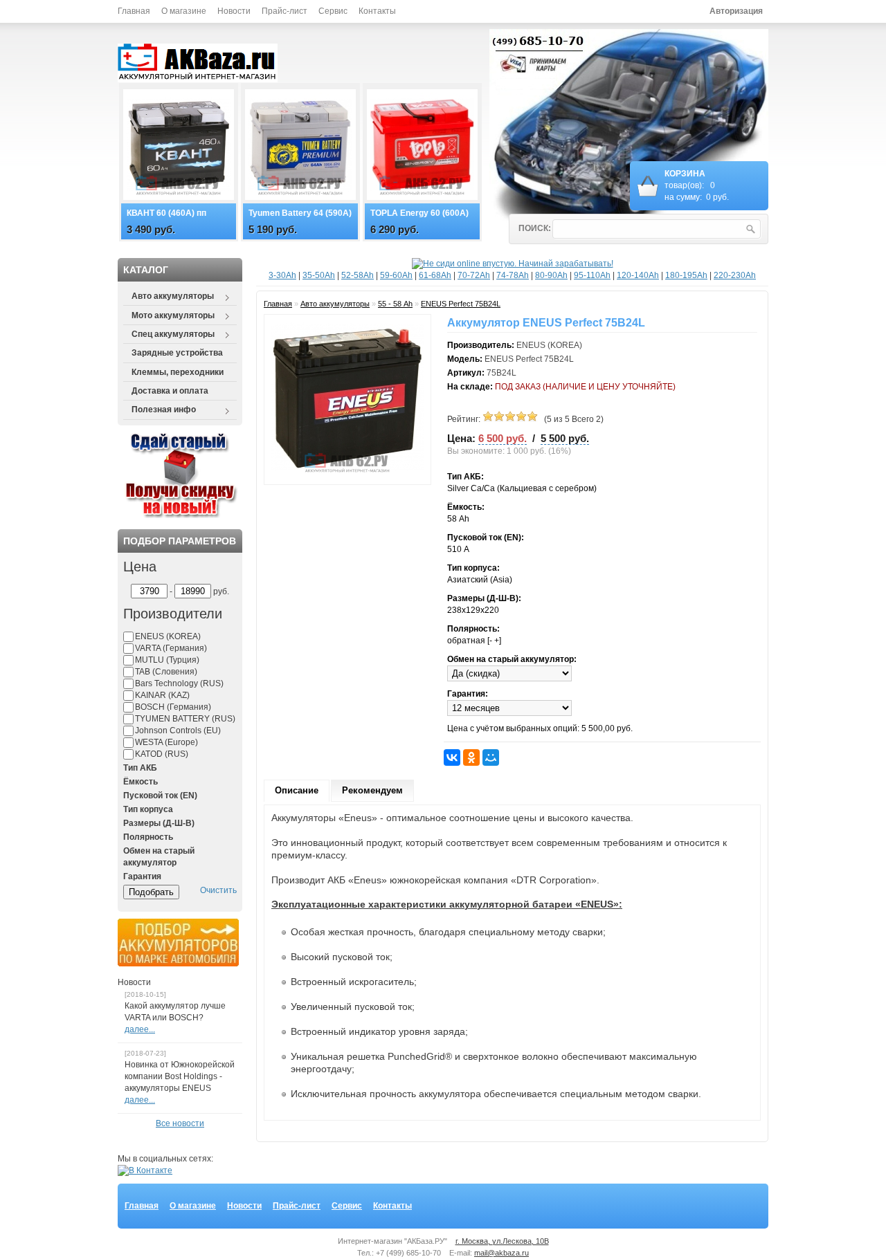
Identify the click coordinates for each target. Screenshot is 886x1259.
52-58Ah (357, 275)
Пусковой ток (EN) (160, 795)
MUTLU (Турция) (167, 660)
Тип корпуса (148, 809)
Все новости (180, 1123)
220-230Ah (735, 275)
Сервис (332, 11)
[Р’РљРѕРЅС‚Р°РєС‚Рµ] (452, 757)
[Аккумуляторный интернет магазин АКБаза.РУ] (204, 63)
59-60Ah (396, 275)
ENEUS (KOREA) (168, 636)
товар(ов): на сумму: (696, 185)
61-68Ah (435, 275)
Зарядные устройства (177, 353)
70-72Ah (474, 275)
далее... (140, 1029)
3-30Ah (282, 275)
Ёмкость (140, 782)
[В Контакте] (145, 1170)
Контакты (377, 11)
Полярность (148, 837)
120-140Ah (638, 275)
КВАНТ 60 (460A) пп (166, 213)
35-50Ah (318, 275)
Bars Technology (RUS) (179, 683)
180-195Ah (686, 275)
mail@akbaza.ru (501, 1253)
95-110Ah (592, 275)
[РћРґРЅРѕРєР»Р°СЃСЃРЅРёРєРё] (471, 757)
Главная (134, 11)
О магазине (183, 11)
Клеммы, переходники (178, 372)
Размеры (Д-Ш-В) (159, 823)
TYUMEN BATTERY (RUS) (185, 719)
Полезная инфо (159, 410)
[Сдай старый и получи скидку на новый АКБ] (181, 516)
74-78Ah (512, 275)
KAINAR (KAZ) (162, 695)
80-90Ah (551, 275)
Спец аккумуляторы (169, 334)
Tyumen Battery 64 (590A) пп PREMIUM (300, 213)
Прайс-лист (284, 11)
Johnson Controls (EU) (178, 730)
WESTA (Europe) (166, 742)
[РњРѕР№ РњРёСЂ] (490, 757)
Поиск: (534, 228)
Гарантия (142, 876)
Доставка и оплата (170, 391)
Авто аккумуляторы (168, 296)
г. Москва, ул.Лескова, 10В (502, 1241)
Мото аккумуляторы (169, 316)
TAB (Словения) (166, 672)
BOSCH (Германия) (173, 707)
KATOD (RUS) (161, 754)
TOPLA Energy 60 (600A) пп (419, 213)
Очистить (218, 890)
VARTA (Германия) (171, 648)
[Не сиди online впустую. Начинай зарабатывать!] (512, 263)
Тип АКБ (140, 768)
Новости (234, 11)
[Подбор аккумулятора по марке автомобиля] (178, 963)
